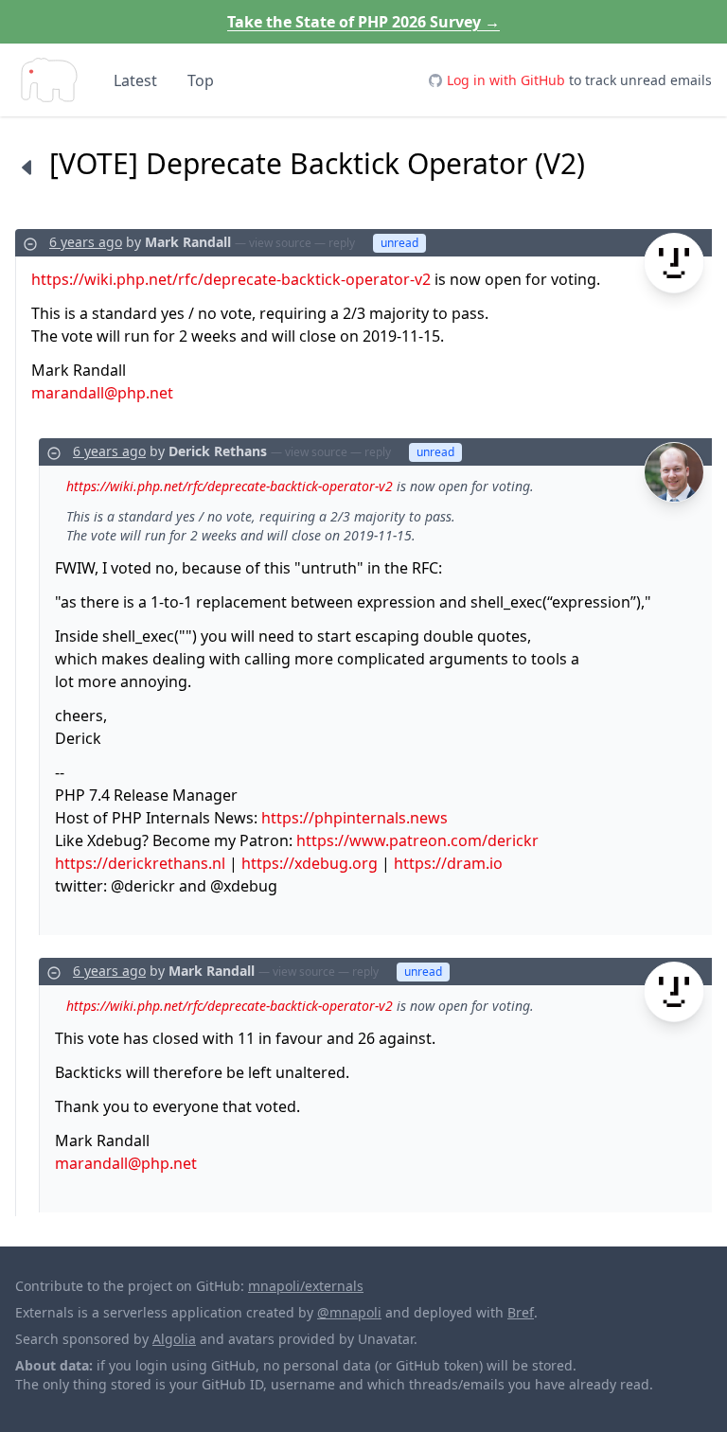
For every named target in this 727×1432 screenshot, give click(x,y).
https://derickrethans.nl (140, 863)
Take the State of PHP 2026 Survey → (363, 21)
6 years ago (85, 242)
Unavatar (386, 1339)
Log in (506, 80)
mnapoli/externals (306, 1286)
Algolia (174, 1339)
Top (200, 80)
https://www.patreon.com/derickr (417, 840)
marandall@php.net (102, 392)
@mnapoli (349, 1312)
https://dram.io (448, 863)
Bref (520, 1312)
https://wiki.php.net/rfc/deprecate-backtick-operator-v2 (231, 279)
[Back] (26, 167)
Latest (135, 80)
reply (341, 243)
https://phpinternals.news (354, 817)
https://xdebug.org (309, 863)
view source (280, 243)
